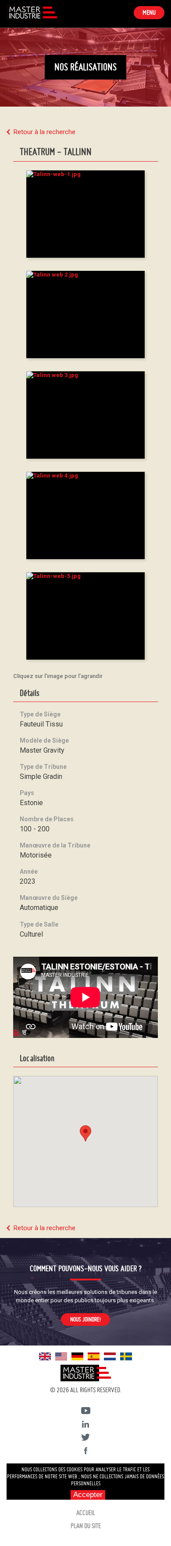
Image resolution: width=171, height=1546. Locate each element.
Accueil (85, 1513)
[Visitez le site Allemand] (77, 1356)
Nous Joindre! (85, 1319)
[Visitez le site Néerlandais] (110, 1356)
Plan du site (86, 1526)
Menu (153, 13)
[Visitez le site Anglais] (45, 1356)
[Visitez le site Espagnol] (94, 1356)
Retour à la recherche (44, 131)
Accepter (88, 1495)
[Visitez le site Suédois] (126, 1356)
